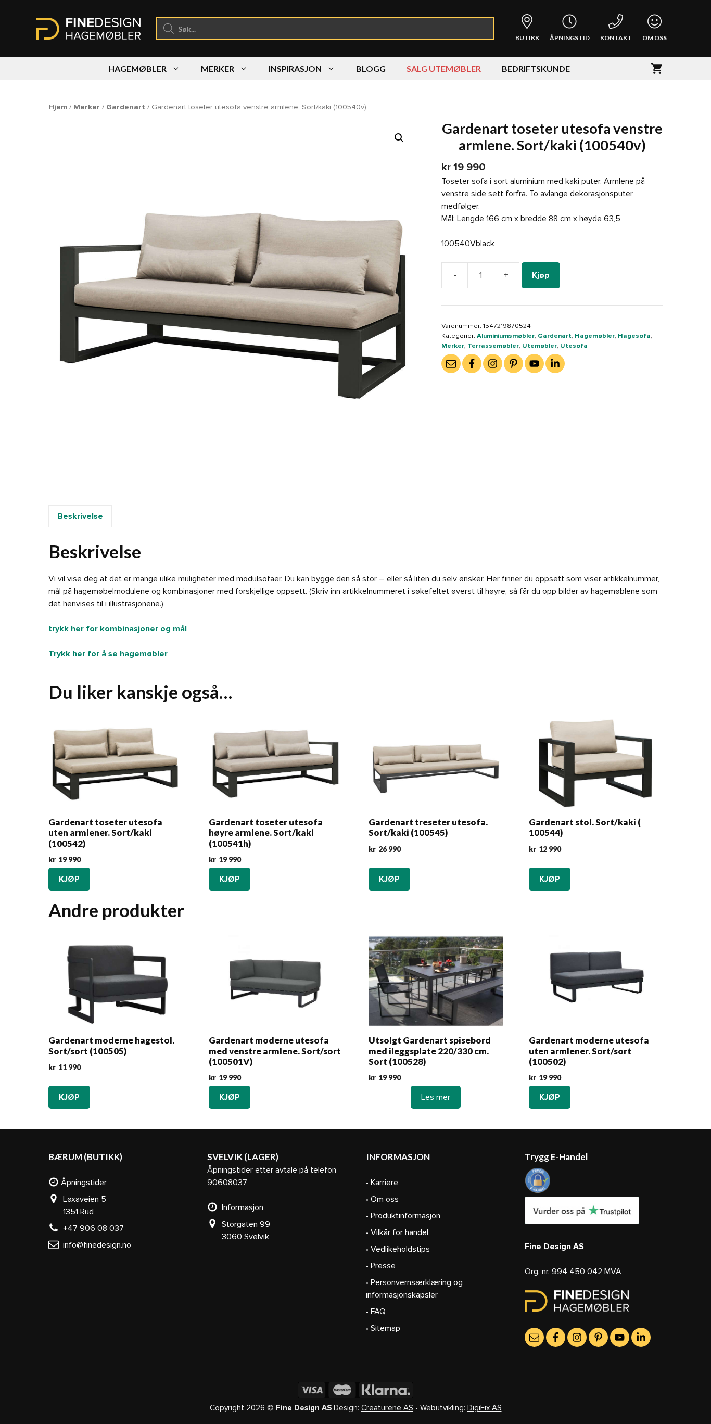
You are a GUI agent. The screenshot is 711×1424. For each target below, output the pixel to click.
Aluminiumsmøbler (506, 336)
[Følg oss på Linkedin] (555, 363)
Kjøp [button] (69, 879)
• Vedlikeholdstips (398, 1249)
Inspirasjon (295, 68)
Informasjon (240, 1207)
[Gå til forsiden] (577, 1309)
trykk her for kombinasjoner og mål (117, 629)
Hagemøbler (137, 68)
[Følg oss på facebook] (471, 363)
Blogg (371, 68)
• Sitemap (383, 1328)
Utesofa (574, 345)
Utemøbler (539, 345)
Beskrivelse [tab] (80, 516)
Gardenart (125, 106)
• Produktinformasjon (403, 1216)
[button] (399, 138)
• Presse (381, 1266)
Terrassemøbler (493, 345)
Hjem (57, 106)
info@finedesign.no (95, 1245)
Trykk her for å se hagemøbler (108, 654)
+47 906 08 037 (91, 1228)
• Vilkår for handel (397, 1232)
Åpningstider (83, 1182)
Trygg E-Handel (556, 1156)
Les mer (435, 1097)
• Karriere (382, 1182)
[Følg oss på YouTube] (534, 363)
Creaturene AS (387, 1408)
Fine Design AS (554, 1246)
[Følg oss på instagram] (492, 363)
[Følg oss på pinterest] (513, 363)
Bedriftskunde (536, 68)
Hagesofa (634, 336)
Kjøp (541, 275)
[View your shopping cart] (656, 68)
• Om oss (382, 1199)
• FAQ (376, 1311)
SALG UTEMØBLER (444, 68)
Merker (217, 68)
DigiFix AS (484, 1408)
